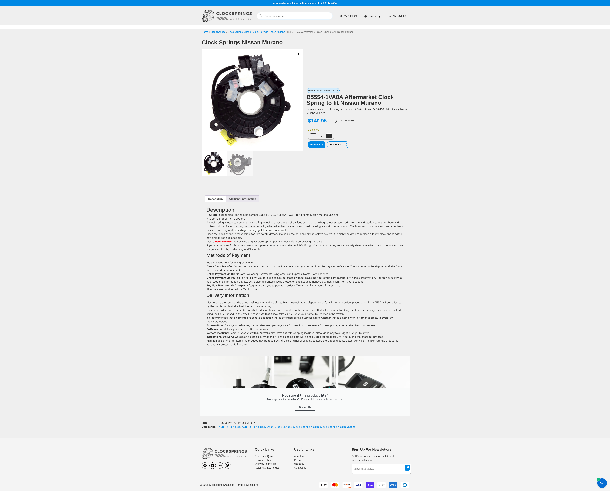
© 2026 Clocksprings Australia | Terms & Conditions (229, 485)
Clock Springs (218, 32)
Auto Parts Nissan (230, 426)
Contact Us (305, 407)
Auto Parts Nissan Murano (257, 426)
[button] (298, 54)
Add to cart (336, 144)
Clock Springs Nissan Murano (269, 32)
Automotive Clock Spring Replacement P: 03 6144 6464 (305, 3)
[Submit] (260, 16)
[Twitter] (228, 465)
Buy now (315, 144)
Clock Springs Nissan (239, 32)
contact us (275, 245)
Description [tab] (215, 199)
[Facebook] (205, 465)
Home (205, 32)
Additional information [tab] (242, 199)
